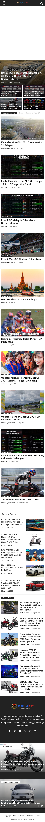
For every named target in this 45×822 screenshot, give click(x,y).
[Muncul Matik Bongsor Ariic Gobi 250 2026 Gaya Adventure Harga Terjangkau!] (9, 607)
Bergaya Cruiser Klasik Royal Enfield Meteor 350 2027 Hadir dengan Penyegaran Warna (22, 764)
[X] (25, 731)
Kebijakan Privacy (18, 816)
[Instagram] (15, 731)
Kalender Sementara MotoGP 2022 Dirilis (31, 107)
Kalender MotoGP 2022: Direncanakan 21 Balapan (22, 144)
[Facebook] (10, 731)
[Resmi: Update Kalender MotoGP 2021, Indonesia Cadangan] (22, 441)
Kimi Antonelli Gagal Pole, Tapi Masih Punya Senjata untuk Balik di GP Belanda (11, 554)
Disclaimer (30, 816)
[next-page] (42, 769)
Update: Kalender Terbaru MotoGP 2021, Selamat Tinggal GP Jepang (20, 379)
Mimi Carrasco (6, 82)
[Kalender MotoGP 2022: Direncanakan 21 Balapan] (22, 128)
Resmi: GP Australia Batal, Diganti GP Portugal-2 (21, 340)
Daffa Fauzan (24, 613)
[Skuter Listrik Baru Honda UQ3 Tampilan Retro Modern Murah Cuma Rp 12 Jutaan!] (35, 540)
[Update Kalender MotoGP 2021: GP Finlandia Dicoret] (22, 402)
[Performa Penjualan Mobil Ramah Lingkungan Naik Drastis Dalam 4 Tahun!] (22, 793)
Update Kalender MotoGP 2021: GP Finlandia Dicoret (20, 418)
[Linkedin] (20, 731)
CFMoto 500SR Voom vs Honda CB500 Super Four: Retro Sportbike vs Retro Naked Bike (31, 685)
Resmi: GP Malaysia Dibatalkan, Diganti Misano (18, 222)
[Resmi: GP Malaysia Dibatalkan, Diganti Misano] (22, 206)
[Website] (30, 731)
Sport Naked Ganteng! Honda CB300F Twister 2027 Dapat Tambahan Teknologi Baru (30, 638)
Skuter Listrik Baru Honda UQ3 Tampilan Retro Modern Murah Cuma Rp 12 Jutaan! (10, 538)
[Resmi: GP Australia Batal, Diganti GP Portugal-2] (22, 322)
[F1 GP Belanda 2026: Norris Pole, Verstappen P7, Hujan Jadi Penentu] (35, 525)
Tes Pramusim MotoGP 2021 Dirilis (20, 499)
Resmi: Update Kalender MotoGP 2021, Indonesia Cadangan (22, 457)
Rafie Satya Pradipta (8, 148)
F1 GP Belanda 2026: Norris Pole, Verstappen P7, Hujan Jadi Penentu (12, 522)
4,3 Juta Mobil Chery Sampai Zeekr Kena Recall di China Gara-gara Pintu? (11, 584)
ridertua (4, 187)
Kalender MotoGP (7, 139)
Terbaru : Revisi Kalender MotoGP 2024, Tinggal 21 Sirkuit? (10, 93)
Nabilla (3, 806)
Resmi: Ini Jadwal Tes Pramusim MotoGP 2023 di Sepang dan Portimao (11, 106)
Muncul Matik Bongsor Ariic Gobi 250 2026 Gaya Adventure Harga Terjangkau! (31, 606)
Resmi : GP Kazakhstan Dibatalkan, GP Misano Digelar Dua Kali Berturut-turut (21, 76)
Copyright (8, 816)
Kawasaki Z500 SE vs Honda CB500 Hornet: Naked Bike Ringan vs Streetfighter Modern (30, 654)
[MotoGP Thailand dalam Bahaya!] (22, 283)
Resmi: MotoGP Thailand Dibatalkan (21, 259)
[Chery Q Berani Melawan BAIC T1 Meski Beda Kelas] (35, 571)
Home (20, 113)
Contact (38, 816)
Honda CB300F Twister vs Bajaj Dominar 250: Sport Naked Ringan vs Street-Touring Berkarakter (31, 622)
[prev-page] (40, 769)
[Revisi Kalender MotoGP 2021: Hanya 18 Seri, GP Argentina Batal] (22, 167)
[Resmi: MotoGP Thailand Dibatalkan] (22, 245)
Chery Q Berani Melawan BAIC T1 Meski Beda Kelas (12, 567)
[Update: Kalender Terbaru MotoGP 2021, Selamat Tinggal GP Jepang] (22, 363)
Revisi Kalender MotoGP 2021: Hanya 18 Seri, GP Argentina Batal (21, 183)
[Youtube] (35, 731)
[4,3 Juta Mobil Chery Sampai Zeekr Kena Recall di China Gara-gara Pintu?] (35, 586)
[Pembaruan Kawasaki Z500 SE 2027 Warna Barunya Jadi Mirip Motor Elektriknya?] (9, 671)
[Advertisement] (22, 35)
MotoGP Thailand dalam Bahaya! (19, 299)
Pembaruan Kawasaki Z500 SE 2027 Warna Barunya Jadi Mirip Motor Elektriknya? (31, 669)
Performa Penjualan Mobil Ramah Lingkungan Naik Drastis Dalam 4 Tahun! (21, 801)
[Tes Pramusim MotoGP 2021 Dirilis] (22, 482)
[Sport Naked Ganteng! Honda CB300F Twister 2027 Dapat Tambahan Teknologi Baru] (9, 639)
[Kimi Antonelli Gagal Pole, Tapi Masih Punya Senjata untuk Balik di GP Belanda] (35, 555)
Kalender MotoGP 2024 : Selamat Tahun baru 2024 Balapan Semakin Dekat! (33, 93)
